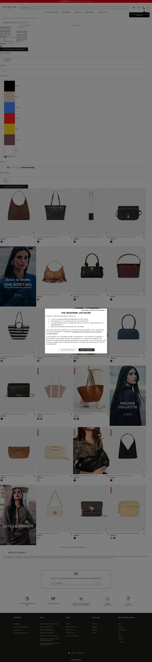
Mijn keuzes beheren (68, 350)
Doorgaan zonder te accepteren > (93, 310)
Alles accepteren (87, 350)
